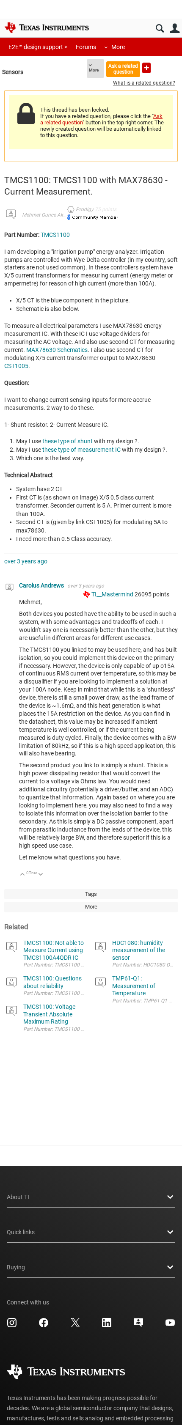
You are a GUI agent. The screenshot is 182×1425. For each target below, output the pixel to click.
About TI (18, 1197)
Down (40, 875)
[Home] (46, 27)
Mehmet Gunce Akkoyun (49, 215)
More (118, 47)
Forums (86, 47)
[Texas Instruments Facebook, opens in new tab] (44, 1325)
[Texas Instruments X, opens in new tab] (75, 1325)
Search (159, 28)
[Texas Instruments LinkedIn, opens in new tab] (107, 1325)
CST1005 (16, 365)
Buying (16, 1267)
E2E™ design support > (37, 47)
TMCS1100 (55, 234)
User (174, 28)
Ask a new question (146, 68)
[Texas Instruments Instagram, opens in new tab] (12, 1325)
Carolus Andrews (42, 585)
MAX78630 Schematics (57, 349)
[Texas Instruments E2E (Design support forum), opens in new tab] (138, 1325)
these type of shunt (67, 441)
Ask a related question (123, 68)
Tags (91, 894)
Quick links (21, 1232)
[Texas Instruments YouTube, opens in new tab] (170, 1325)
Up (22, 875)
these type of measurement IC (81, 449)
